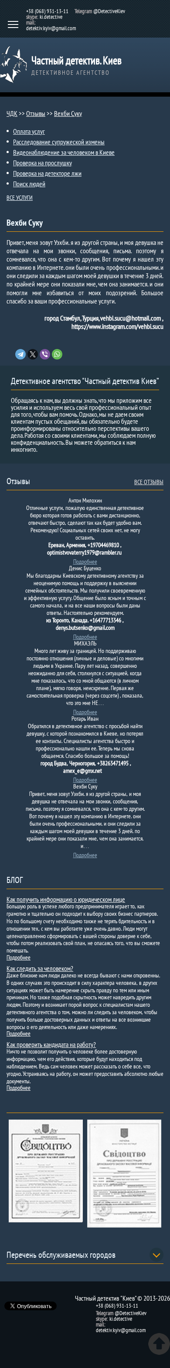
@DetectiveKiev (109, 11)
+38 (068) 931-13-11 (47, 11)
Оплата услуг (29, 131)
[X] (32, 354)
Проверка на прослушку (42, 162)
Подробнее (85, 561)
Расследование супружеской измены (59, 141)
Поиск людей (29, 183)
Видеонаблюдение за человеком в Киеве (64, 152)
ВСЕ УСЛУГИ (20, 198)
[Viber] (45, 354)
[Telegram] (20, 354)
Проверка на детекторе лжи (47, 173)
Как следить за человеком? (40, 968)
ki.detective (51, 17)
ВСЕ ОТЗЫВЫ (148, 482)
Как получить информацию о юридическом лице (66, 899)
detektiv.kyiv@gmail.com (51, 28)
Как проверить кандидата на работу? (51, 1044)
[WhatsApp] (57, 354)
